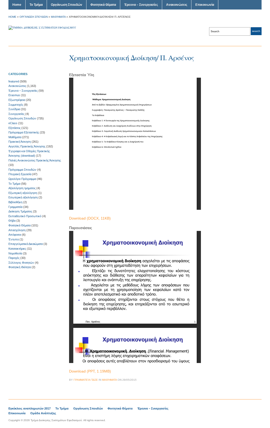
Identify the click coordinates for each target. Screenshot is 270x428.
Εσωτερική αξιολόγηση (23, 197)
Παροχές (14, 257)
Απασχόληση (17, 230)
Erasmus (14, 95)
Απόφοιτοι (14, 234)
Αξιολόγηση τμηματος (22, 188)
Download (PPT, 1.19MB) (90, 371)
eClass (12, 123)
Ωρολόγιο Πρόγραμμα (22, 178)
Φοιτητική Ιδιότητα (19, 267)
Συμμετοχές (15, 104)
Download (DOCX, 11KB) (90, 218)
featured (13, 81)
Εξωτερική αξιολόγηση (22, 192)
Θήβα (12, 220)
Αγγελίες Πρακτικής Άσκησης (26, 146)
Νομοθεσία (15, 253)
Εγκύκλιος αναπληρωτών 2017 (29, 408)
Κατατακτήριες (17, 248)
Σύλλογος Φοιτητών (21, 262)
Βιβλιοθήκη (15, 202)
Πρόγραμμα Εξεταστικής (23, 132)
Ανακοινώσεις (176, 5)
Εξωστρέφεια (16, 99)
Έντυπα (13, 239)
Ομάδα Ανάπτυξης (43, 413)
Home (16, 5)
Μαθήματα (58, 16)
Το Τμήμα (36, 5)
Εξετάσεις (14, 127)
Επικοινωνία (204, 5)
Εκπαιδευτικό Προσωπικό (24, 216)
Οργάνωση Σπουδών (66, 5)
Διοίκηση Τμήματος (20, 211)
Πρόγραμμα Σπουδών (22, 169)
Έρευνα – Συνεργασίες (141, 5)
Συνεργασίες (16, 113)
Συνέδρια (14, 109)
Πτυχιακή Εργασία (19, 174)
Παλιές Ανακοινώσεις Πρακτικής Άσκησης (34, 160)
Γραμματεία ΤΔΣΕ (86, 379)
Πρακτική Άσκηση (19, 141)
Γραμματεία (15, 206)
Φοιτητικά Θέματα (103, 5)
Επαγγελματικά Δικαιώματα (25, 243)
